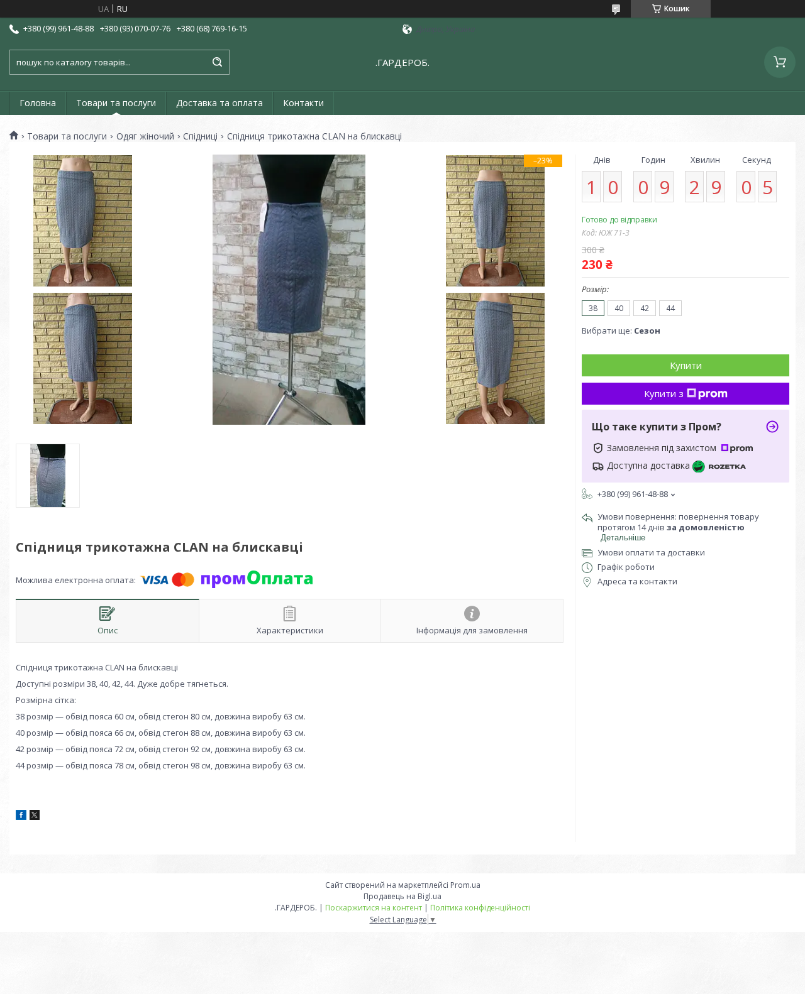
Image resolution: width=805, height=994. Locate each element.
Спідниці (200, 136)
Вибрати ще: (621, 330)
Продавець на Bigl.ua (402, 896)
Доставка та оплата (219, 103)
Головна (37, 103)
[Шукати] (217, 62)
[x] (35, 816)
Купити (686, 365)
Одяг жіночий (145, 136)
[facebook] (21, 816)
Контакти (303, 103)
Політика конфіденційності (480, 907)
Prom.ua (465, 885)
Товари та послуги (116, 103)
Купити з (664, 393)
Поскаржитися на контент (373, 907)
